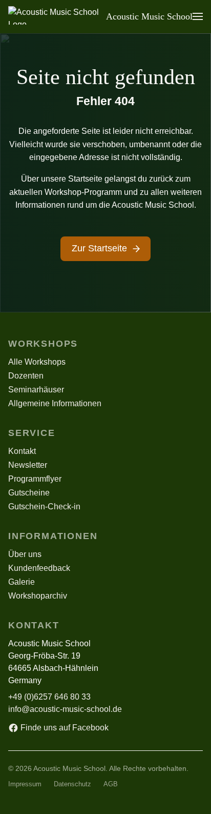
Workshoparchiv (37, 595)
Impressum (24, 784)
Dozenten (26, 375)
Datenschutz (72, 784)
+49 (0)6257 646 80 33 (49, 696)
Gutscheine (29, 492)
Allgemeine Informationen (54, 403)
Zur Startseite (99, 248)
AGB (110, 784)
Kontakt (22, 451)
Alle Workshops (37, 362)
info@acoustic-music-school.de (65, 709)
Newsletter (27, 465)
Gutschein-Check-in (44, 506)
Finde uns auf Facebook (64, 727)
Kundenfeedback (39, 568)
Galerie (21, 582)
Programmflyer (34, 478)
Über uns (24, 554)
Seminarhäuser (36, 389)
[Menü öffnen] (198, 16)
